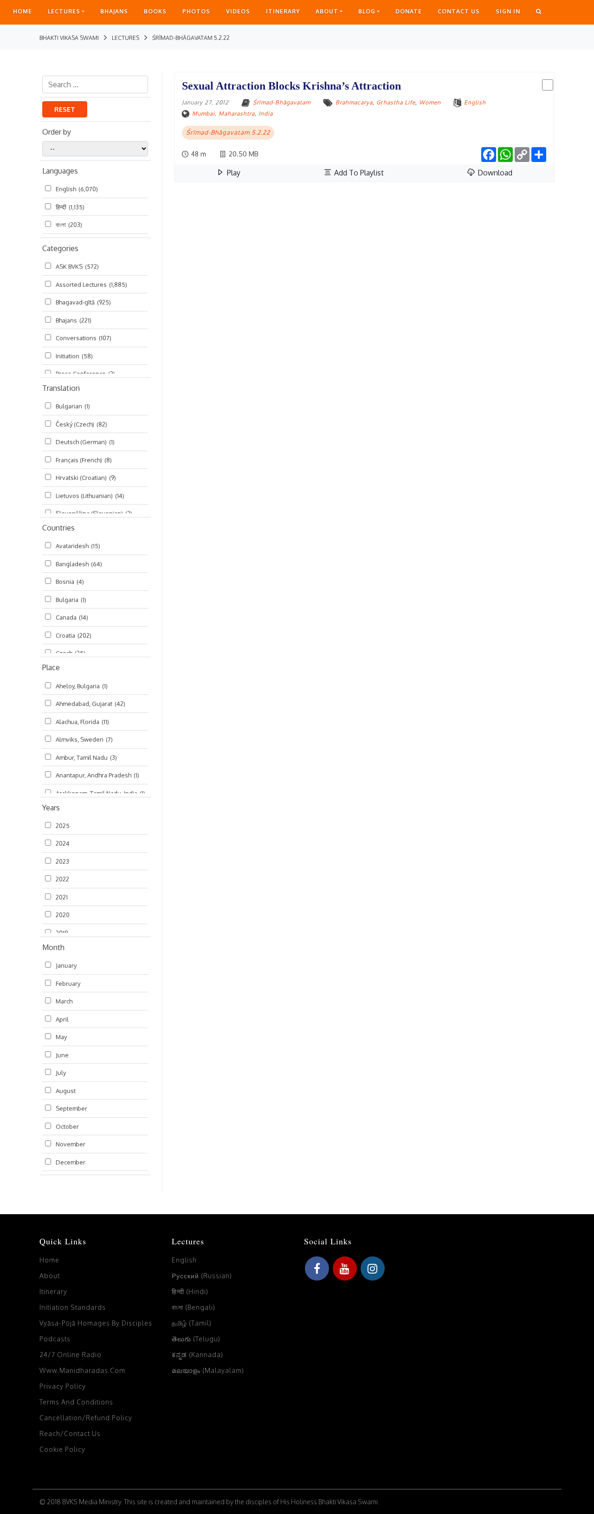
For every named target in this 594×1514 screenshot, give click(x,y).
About (327, 11)
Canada (72, 617)
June (62, 1055)
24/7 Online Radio (70, 1355)
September (71, 1108)
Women (430, 102)
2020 (63, 915)
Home (22, 11)
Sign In (508, 11)
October (67, 1126)
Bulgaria (71, 599)
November (70, 1144)
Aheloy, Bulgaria (82, 686)
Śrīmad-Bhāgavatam (281, 102)
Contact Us (459, 11)
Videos (238, 11)
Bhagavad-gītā (83, 302)
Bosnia (70, 581)
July (61, 1072)
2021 (62, 897)
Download (494, 172)
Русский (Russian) (202, 1276)
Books (155, 11)
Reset (64, 109)
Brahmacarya (354, 102)
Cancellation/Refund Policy (85, 1418)
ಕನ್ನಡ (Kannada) (197, 1355)
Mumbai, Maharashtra (223, 113)
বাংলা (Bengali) (193, 1307)
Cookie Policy (62, 1449)
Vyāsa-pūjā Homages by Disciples (95, 1323)
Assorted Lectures (91, 284)
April (62, 1019)
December (70, 1162)
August (66, 1090)
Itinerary (283, 11)
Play (232, 172)
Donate (408, 11)
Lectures (64, 11)
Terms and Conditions (76, 1402)
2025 (63, 825)
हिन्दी (70, 207)
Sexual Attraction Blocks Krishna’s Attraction (291, 86)
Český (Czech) (81, 424)
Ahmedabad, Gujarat (90, 703)
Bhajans (114, 11)
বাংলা (69, 224)
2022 (62, 879)
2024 (63, 843)
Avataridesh (78, 546)
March (64, 1001)
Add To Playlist (358, 172)
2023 (62, 861)
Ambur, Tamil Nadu (86, 757)
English (77, 189)
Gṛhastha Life (395, 102)
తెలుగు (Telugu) (196, 1339)
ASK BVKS (77, 266)
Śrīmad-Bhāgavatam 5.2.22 (228, 132)
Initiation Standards (72, 1307)
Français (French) (84, 460)
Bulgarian (73, 406)
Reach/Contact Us (70, 1433)
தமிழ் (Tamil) (192, 1323)
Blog (366, 11)
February (68, 983)
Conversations (83, 338)
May (61, 1037)
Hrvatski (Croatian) (86, 477)
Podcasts (55, 1339)
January (66, 965)
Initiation (74, 356)
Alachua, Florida (82, 721)
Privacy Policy (62, 1386)
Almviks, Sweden (84, 739)
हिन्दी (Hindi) (190, 1291)
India (265, 113)
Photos (196, 11)
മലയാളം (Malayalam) (208, 1370)
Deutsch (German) (85, 442)
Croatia (73, 635)
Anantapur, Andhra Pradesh (97, 775)
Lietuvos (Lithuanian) (90, 495)
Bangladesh (79, 564)
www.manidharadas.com (82, 1370)
